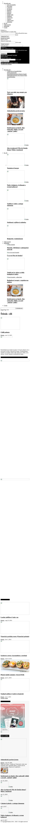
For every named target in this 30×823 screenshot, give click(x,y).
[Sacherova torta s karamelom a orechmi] (15, 652)
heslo (16, 35)
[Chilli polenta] (10, 329)
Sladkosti (9, 16)
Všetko (9, 71)
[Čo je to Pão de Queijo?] (13, 252)
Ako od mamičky (11, 4)
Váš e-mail (18, 42)
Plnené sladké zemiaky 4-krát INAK (12, 675)
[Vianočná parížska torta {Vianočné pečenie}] (15, 633)
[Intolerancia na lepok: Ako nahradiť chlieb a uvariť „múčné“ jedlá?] (15, 124)
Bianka (2, 335)
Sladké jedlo (10, 14)
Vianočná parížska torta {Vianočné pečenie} (15, 636)
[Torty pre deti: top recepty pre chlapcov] (15, 89)
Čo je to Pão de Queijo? (15, 255)
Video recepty (7, 24)
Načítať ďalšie (4, 698)
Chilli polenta (5, 332)
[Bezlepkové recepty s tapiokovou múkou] (14, 277)
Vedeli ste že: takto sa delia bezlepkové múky (15, 273)
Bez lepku (9, 6)
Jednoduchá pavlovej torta (16, 111)
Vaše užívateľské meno (21, 33)
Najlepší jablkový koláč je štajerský (12, 694)
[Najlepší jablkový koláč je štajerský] (15, 690)
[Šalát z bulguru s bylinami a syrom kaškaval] (18, 182)
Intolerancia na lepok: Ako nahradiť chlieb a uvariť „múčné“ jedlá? (16, 129)
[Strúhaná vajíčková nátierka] (18, 219)
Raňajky (9, 13)
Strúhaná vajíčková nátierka (16, 222)
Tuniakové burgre (13, 168)
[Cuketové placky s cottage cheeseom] (7, 800)
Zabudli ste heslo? (5, 38)
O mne (5, 27)
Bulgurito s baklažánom (15, 239)
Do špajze (9, 9)
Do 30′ (5, 23)
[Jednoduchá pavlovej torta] (15, 107)
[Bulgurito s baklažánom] (15, 235)
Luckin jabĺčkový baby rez (9, 617)
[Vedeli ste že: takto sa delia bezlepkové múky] (15, 269)
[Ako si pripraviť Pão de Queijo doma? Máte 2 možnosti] (18, 145)
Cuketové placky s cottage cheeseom (12, 803)
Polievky (9, 12)
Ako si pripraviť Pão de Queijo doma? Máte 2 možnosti (17, 149)
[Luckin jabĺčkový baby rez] (15, 614)
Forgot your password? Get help (9, 55)
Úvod (2, 310)
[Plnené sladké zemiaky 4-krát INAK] (15, 671)
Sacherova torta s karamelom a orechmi (14, 655)
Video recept (10, 20)
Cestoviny (9, 7)
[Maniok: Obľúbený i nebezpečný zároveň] (11, 244)
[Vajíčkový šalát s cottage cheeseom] (18, 200)
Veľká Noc (10, 17)
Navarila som (7, 3)
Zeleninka (9, 22)
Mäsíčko (9, 10)
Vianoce (9, 19)
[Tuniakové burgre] (18, 165)
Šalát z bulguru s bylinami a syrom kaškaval (16, 186)
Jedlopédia (6, 26)
